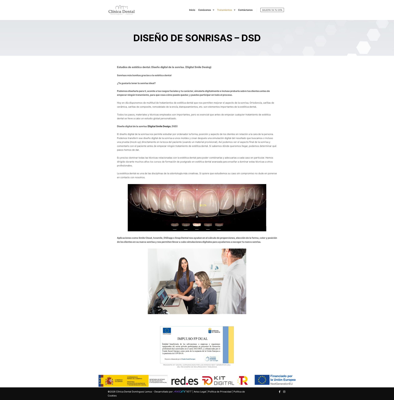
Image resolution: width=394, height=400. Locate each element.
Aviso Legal (200, 391)
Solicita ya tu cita (272, 10)
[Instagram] (284, 392)
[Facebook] (280, 392)
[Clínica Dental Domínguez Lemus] (121, 10)
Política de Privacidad (219, 391)
